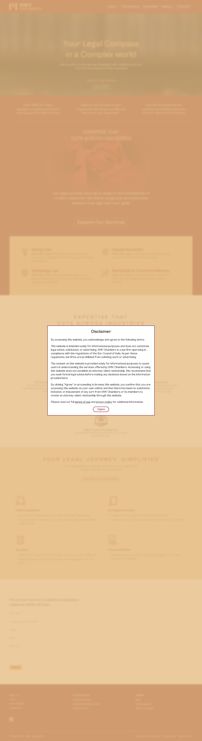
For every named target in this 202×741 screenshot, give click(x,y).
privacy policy (104, 402)
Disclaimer (101, 331)
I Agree (101, 409)
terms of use (83, 402)
